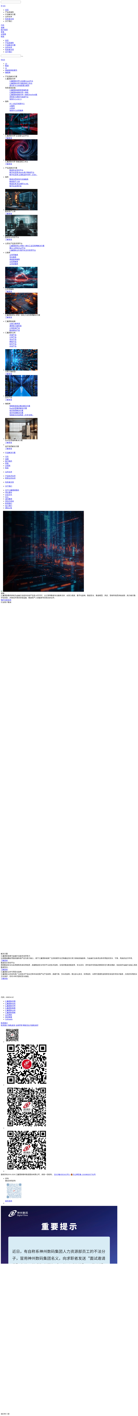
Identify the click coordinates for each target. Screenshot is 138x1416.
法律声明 (19, 1025)
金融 (2, 27)
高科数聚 (8, 1017)
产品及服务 (9, 43)
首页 (7, 40)
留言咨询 (8, 1201)
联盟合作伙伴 (10, 478)
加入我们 (8, 506)
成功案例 (8, 499)
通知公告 (8, 508)
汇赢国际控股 (10, 1001)
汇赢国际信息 (10, 1003)
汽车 (2, 25)
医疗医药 (4, 30)
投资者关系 (9, 49)
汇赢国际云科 (10, 1010)
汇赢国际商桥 (10, 1012)
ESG (7, 497)
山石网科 (8, 1015)
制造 (2, 36)
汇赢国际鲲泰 (10, 1008)
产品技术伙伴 (10, 476)
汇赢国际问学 (10, 1006)
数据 (7, 66)
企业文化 (8, 495)
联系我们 (8, 503)
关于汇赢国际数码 (12, 490)
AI (6, 64)
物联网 (7, 72)
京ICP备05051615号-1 (62, 1174)
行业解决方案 (10, 45)
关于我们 (8, 52)
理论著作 (8, 492)
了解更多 (8, 138)
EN (4, 6)
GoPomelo (9, 1019)
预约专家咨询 (6, 600)
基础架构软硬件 (11, 70)
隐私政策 (11, 1025)
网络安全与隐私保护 (30, 1025)
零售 (2, 32)
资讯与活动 (9, 501)
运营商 (3, 34)
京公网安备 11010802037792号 (84, 1174)
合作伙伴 (8, 47)
